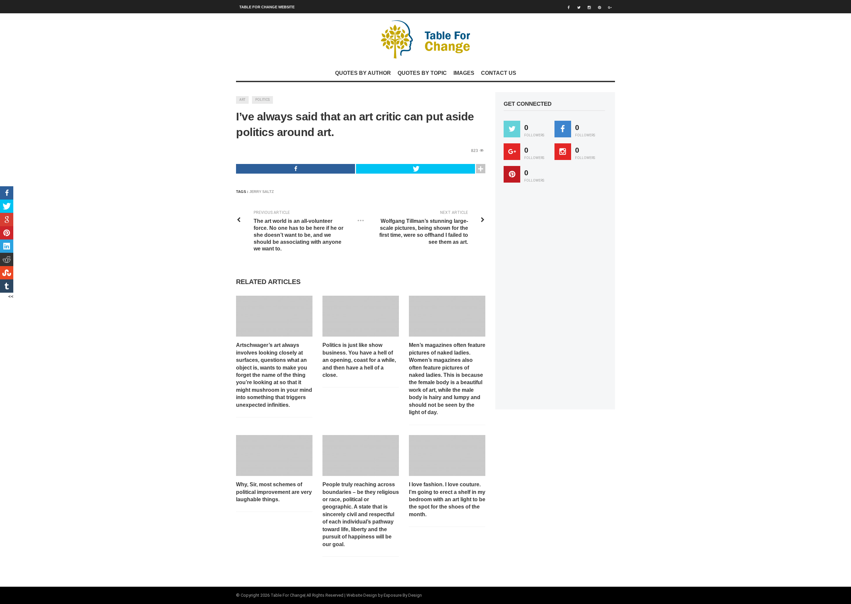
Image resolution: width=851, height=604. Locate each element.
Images (463, 73)
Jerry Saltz (261, 192)
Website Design (361, 595)
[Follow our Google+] (512, 151)
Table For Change (287, 595)
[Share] (295, 169)
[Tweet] (415, 169)
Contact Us (498, 73)
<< (10, 296)
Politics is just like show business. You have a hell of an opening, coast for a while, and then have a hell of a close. (359, 360)
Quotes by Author (363, 73)
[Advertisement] (553, 299)
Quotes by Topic (422, 73)
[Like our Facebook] (562, 129)
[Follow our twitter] (512, 129)
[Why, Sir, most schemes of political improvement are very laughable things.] (274, 455)
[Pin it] (512, 174)
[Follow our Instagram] (562, 151)
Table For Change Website (267, 7)
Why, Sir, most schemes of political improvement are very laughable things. (274, 492)
